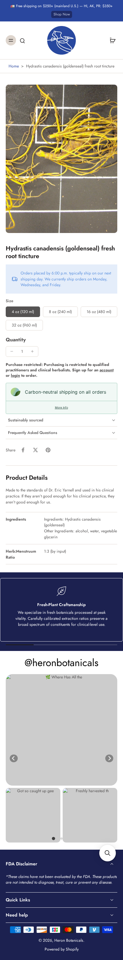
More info (61, 407)
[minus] (11, 351)
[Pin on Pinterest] (48, 450)
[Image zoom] (61, 159)
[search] (22, 40)
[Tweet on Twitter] (35, 450)
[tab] (53, 838)
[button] (107, 853)
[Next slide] (109, 758)
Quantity (16, 339)
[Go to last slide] (14, 758)
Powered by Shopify (62, 949)
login (15, 375)
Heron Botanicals (68, 940)
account (107, 370)
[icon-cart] (111, 40)
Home (14, 66)
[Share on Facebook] (23, 450)
